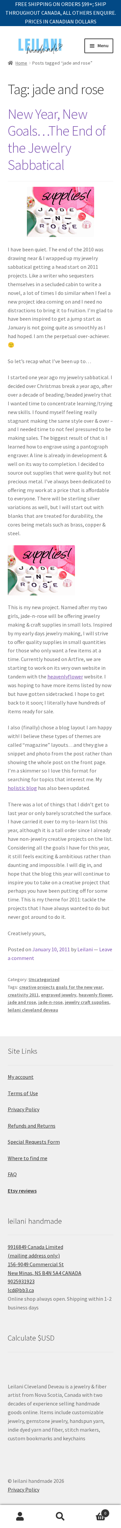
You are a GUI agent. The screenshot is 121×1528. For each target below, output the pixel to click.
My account (21, 1076)
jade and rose (22, 1002)
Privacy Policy (23, 1109)
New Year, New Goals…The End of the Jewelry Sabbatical (57, 139)
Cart (93, 1511)
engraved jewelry (58, 995)
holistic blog (22, 788)
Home (21, 63)
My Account (20, 1516)
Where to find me (27, 1158)
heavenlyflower (65, 676)
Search (60, 1516)
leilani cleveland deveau (33, 1010)
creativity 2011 (23, 995)
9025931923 (21, 1281)
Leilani (85, 949)
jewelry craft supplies (87, 1002)
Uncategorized (44, 979)
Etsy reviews (22, 1190)
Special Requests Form (34, 1141)
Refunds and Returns (31, 1125)
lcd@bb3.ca (21, 1290)
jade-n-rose (50, 1002)
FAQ (12, 1174)
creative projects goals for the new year (61, 987)
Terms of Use (23, 1093)
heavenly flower (95, 995)
